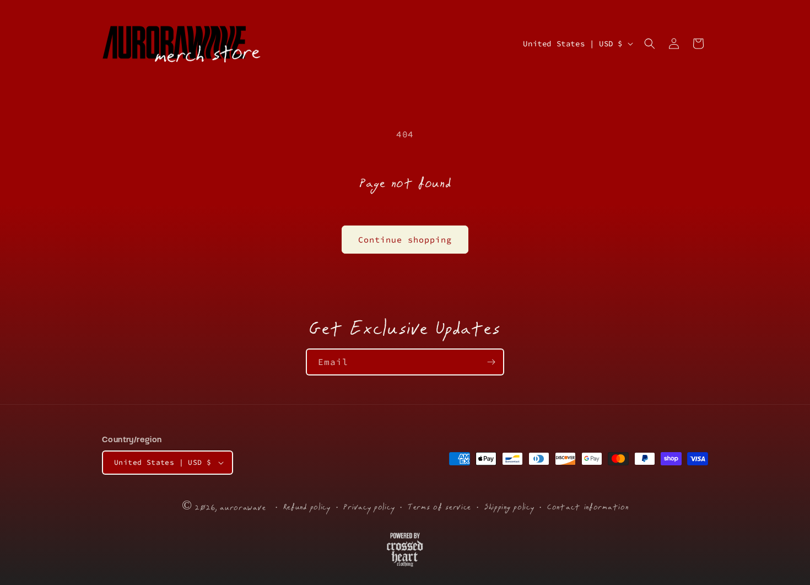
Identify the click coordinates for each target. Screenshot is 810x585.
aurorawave (243, 507)
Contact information (587, 507)
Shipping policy (509, 507)
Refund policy (307, 507)
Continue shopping (405, 239)
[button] (650, 43)
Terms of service (439, 507)
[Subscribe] (491, 361)
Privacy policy (369, 507)
